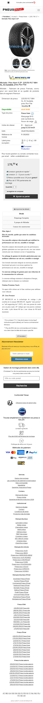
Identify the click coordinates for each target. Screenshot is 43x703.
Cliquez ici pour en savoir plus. (26, 403)
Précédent (6, 17)
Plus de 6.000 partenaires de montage (21, 436)
